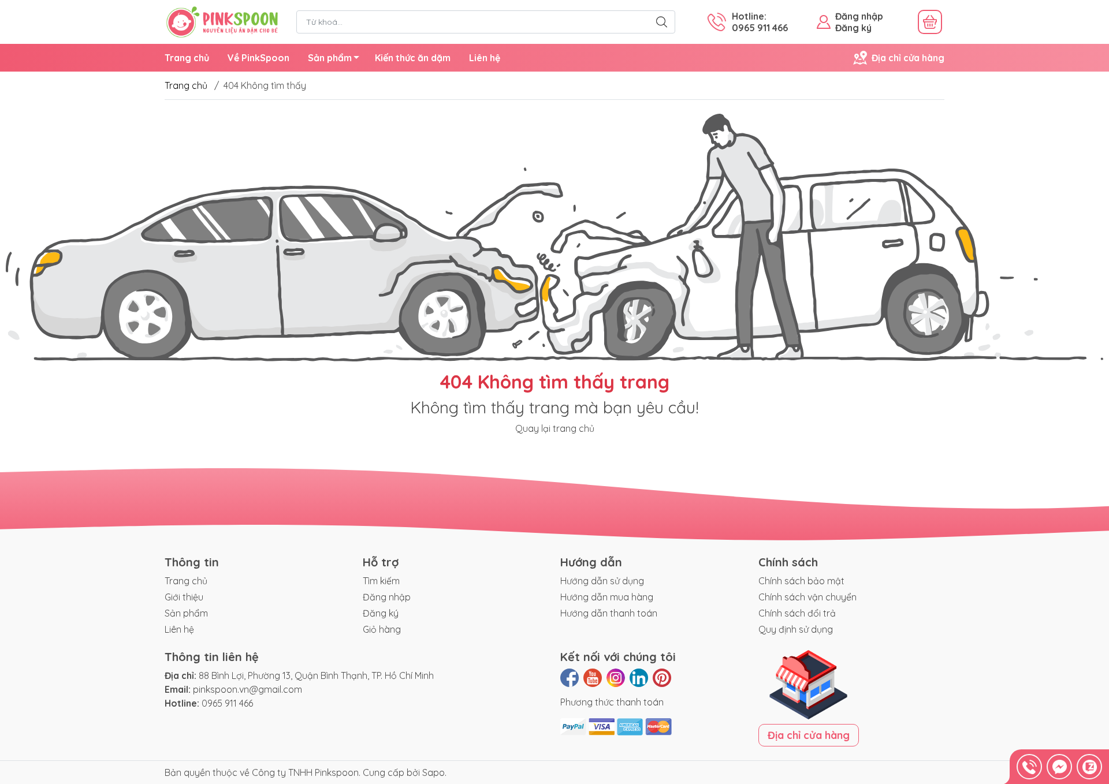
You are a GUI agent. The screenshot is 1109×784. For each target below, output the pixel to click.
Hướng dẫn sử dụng (602, 581)
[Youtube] (592, 678)
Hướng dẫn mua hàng (606, 597)
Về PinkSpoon (258, 58)
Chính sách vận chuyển (807, 597)
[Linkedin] (639, 678)
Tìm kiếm (381, 581)
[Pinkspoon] (222, 21)
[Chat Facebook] (1059, 766)
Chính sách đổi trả (797, 613)
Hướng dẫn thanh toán (608, 613)
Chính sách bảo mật (801, 581)
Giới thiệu (184, 597)
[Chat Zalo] (1089, 766)
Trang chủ (187, 58)
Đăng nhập (859, 16)
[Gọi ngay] (1029, 766)
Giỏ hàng (382, 629)
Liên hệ (484, 58)
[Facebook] (569, 678)
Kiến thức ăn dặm (413, 58)
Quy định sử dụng (795, 629)
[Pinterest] (662, 678)
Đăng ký (853, 27)
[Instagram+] (615, 678)
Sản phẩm (330, 58)
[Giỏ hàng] (930, 22)
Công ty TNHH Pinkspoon (305, 772)
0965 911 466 (227, 703)
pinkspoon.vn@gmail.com (247, 689)
